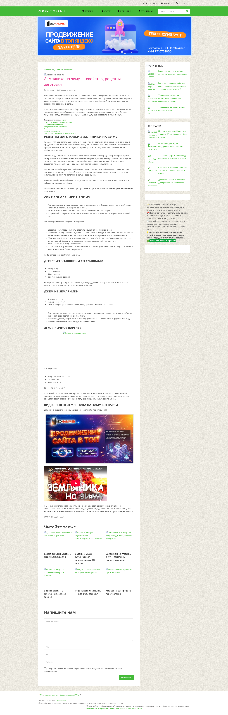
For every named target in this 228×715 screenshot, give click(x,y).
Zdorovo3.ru (51, 11)
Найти (187, 11)
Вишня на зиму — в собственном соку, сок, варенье (55, 594)
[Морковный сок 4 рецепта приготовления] (120, 578)
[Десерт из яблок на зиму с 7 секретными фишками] (58, 541)
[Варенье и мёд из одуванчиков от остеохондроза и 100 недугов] (89, 541)
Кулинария (125, 11)
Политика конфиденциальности (100, 709)
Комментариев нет (68, 90)
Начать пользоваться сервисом (162, 241)
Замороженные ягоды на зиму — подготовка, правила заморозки (118, 557)
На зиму (69, 69)
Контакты (167, 3)
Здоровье (89, 11)
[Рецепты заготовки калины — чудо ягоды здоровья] (89, 578)
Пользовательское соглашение (128, 709)
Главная (47, 69)
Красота (107, 11)
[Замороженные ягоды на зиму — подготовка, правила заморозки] (120, 541)
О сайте (181, 3)
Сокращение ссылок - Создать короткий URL (59, 695)
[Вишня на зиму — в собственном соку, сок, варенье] (58, 578)
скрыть (64, 120)
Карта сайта (151, 3)
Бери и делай (147, 11)
